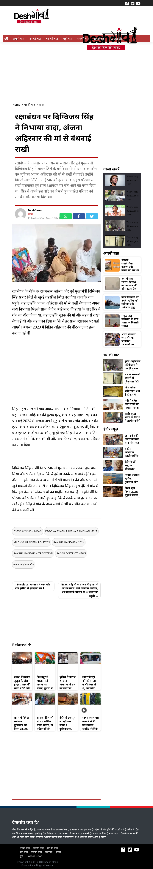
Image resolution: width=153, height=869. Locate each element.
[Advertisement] (77, 69)
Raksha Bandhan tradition (33, 553)
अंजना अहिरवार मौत (23, 564)
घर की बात (52, 39)
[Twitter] (132, 3)
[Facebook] (127, 3)
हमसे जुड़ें (99, 39)
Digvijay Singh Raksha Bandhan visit (71, 531)
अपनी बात (18, 39)
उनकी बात (35, 39)
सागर (30, 214)
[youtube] (138, 3)
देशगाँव (48, 852)
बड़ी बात (67, 39)
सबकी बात (83, 39)
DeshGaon (35, 210)
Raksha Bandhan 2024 (68, 542)
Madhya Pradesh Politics (31, 542)
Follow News (34, 856)
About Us (116, 39)
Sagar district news (71, 553)
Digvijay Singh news (27, 531)
